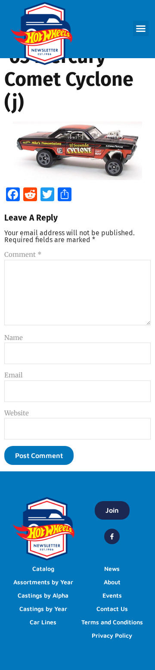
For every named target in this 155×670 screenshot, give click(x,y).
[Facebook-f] (112, 536)
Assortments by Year (43, 582)
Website (16, 413)
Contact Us (112, 608)
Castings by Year (43, 608)
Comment (23, 254)
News (112, 568)
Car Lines (43, 622)
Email (13, 375)
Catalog (43, 568)
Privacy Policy (112, 635)
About (112, 582)
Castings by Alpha (43, 595)
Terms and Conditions (112, 622)
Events (112, 595)
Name (13, 337)
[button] (141, 28)
